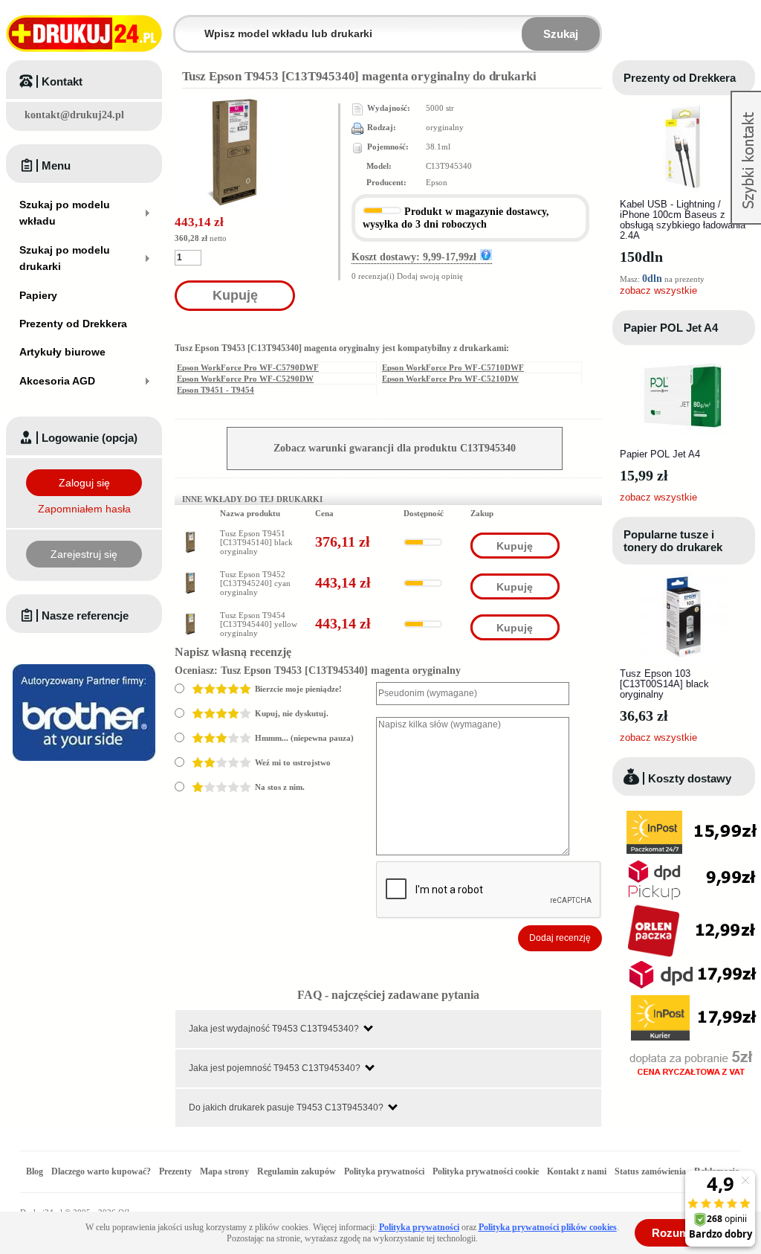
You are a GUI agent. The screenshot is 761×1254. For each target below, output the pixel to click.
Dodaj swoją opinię (430, 275)
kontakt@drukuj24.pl (74, 114)
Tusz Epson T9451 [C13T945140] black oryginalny (256, 542)
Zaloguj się (84, 483)
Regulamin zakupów (296, 1171)
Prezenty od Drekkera (680, 77)
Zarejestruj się (84, 554)
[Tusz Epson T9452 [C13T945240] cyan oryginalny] (189, 576)
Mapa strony (224, 1171)
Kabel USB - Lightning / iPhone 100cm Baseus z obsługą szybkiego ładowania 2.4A (682, 220)
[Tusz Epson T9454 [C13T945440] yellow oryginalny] (189, 617)
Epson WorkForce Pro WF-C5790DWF (248, 367)
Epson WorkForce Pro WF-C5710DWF (453, 367)
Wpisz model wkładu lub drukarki (184, 25)
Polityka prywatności (384, 1171)
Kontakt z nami (576, 1171)
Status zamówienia (651, 1171)
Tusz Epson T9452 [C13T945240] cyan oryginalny (255, 583)
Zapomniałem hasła (84, 509)
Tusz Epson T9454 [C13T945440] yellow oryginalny (258, 624)
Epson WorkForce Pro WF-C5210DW (450, 378)
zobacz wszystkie (658, 290)
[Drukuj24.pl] (84, 33)
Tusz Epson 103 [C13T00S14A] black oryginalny (664, 684)
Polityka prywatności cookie (486, 1171)
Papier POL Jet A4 (671, 327)
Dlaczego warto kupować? (101, 1171)
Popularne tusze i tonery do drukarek (673, 540)
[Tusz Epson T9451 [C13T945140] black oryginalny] (189, 535)
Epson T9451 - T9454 (215, 389)
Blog (34, 1171)
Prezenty (175, 1171)
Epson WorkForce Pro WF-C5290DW (245, 378)
